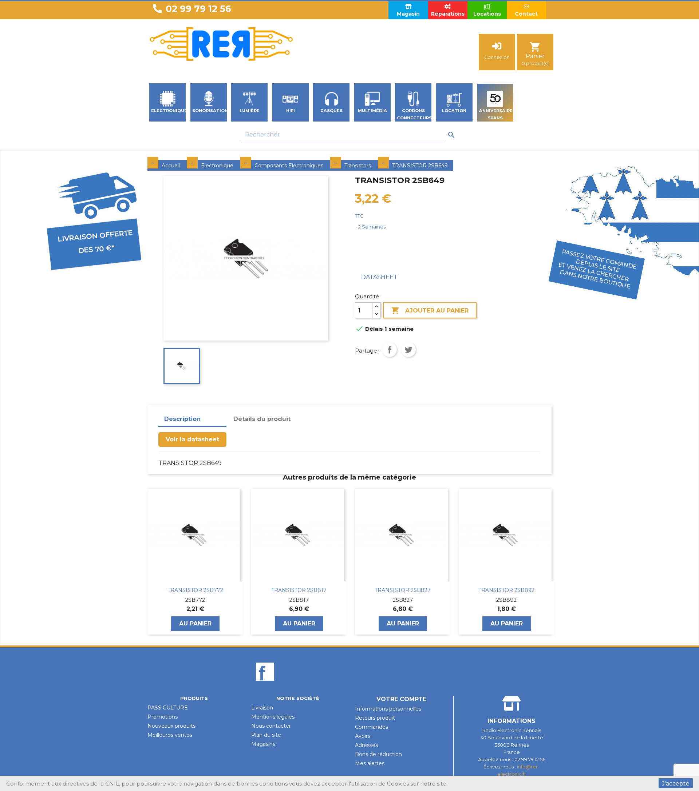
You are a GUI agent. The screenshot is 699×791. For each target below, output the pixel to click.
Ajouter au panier (430, 310)
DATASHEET (379, 277)
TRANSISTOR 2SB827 (299, 590)
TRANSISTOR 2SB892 (403, 590)
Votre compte (401, 699)
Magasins (263, 744)
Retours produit (375, 718)
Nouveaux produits (171, 726)
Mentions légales (273, 717)
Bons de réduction (378, 754)
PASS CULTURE (167, 707)
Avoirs (362, 736)
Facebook (265, 684)
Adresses (366, 745)
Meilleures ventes (169, 735)
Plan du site (266, 735)
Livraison (262, 707)
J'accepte (676, 783)
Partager (389, 349)
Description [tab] (182, 419)
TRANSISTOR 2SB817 (195, 590)
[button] (151, 561)
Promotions (162, 717)
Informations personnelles (388, 708)
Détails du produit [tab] (262, 419)
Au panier (195, 623)
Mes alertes (369, 763)
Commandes (371, 727)
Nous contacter (271, 726)
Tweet (408, 349)
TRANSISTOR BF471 (506, 590)
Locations (487, 14)
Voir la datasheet (192, 439)
